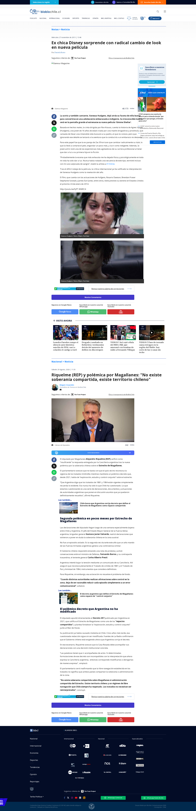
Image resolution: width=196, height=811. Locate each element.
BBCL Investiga (106, 18)
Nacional (43, 18)
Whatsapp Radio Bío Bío (155, 798)
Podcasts (33, 18)
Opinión (95, 18)
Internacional (54, 18)
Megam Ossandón (67, 385)
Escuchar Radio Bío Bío (152, 2)
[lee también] (69, 508)
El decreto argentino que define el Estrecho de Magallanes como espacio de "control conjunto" (106, 595)
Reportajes (34, 781)
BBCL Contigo (119, 18)
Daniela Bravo (60, 52)
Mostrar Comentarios (93, 297)
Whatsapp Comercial (114, 798)
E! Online (111, 164)
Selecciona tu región (41, 2)
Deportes (75, 18)
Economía (66, 18)
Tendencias (86, 18)
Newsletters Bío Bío (102, 2)
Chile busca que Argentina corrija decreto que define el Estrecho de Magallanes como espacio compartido (105, 504)
